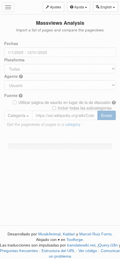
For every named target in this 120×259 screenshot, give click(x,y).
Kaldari (69, 234)
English (106, 6)
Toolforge (74, 239)
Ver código (87, 250)
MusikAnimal (49, 234)
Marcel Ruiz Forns (95, 234)
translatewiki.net (81, 245)
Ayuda (79, 6)
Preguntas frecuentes (19, 250)
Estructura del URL (58, 250)
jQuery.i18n (108, 245)
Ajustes (55, 6)
